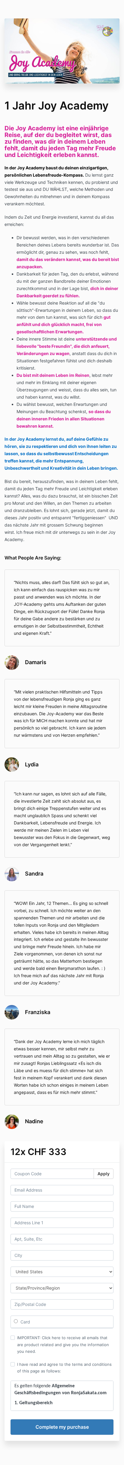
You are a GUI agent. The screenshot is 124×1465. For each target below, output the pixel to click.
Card (24, 1321)
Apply (104, 1173)
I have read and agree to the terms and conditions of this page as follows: (64, 1367)
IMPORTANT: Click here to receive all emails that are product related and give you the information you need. (63, 1344)
